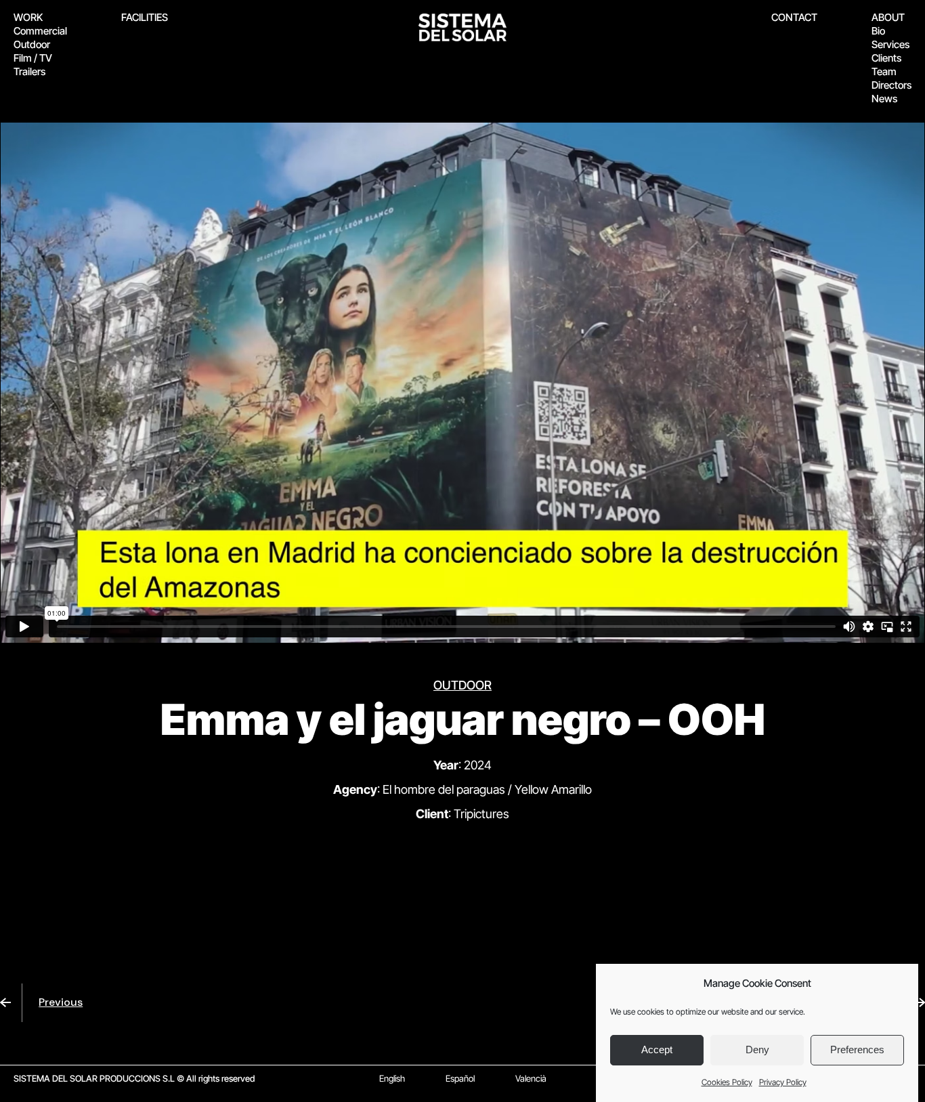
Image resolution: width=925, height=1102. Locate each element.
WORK (28, 17)
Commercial (40, 30)
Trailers (29, 71)
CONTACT (794, 17)
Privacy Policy (782, 1082)
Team (884, 71)
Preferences (857, 1050)
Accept (656, 1050)
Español (460, 1078)
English (392, 1078)
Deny (757, 1050)
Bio (878, 30)
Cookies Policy (727, 1082)
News (884, 98)
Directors (891, 85)
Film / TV (33, 57)
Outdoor (32, 44)
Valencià (530, 1078)
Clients (886, 57)
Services (890, 44)
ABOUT (888, 17)
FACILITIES (144, 17)
